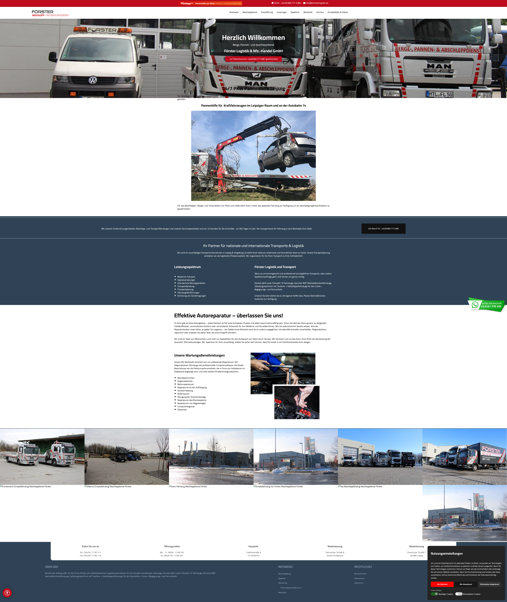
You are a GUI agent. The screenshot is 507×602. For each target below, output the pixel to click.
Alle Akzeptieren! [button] (466, 584)
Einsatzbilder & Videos (338, 12)
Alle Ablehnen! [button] (442, 584)
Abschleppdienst (249, 12)
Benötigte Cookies (446, 594)
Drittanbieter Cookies (471, 594)
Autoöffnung (267, 12)
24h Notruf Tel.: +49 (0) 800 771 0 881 (383, 228)
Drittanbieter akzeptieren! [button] (489, 584)
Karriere (320, 12)
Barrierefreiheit (360, 573)
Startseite (233, 12)
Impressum (358, 583)
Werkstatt (308, 12)
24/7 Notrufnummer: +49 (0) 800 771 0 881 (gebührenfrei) (254, 59)
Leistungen (282, 12)
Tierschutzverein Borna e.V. (291, 587)
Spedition (295, 12)
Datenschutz (359, 578)
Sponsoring (282, 583)
